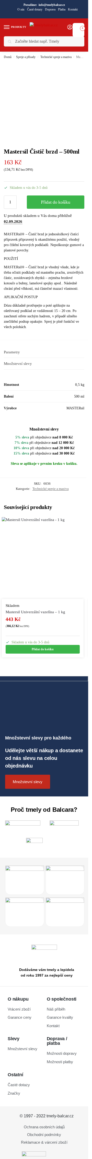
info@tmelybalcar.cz (52, 5)
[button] (78, 27)
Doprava (50, 9)
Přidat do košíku (55, 202)
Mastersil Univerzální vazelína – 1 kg (35, 612)
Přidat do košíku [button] (43, 649)
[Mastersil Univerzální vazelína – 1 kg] (43, 558)
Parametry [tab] (12, 352)
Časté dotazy (34, 9)
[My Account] (70, 27)
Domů (8, 57)
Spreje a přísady (26, 57)
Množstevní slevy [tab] (18, 364)
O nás (21, 9)
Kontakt (73, 9)
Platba (61, 9)
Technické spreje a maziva (56, 57)
